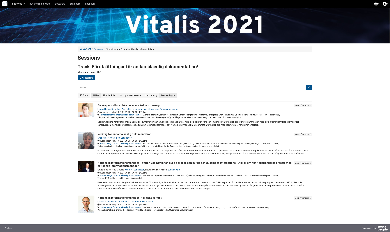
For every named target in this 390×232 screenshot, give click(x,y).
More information (302, 105)
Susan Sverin (174, 169)
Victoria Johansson (169, 109)
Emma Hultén (104, 109)
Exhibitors (75, 3)
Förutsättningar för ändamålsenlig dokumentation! (121, 115)
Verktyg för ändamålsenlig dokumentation (124, 134)
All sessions (87, 78)
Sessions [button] (17, 3)
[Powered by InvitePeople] (375, 229)
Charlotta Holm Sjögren (109, 138)
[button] (377, 4)
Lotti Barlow (126, 138)
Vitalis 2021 (85, 49)
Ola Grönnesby (135, 109)
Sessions (98, 49)
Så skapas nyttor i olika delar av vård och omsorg (129, 105)
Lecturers (60, 3)
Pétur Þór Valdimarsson (142, 201)
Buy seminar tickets (39, 3)
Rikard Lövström (151, 109)
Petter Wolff (124, 201)
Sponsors (90, 3)
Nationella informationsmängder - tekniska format (130, 197)
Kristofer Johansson (134, 169)
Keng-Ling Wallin (119, 109)
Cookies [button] (8, 228)
